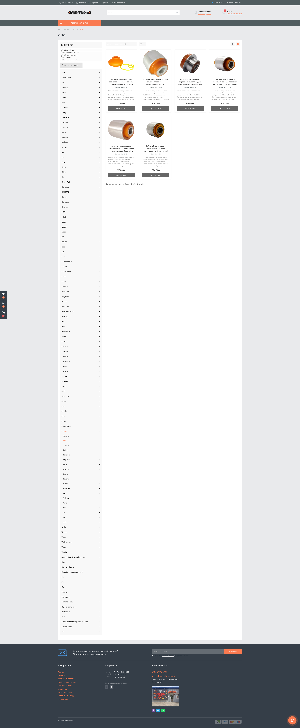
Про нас (95, 3)
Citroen (65, 127)
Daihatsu (65, 142)
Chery (64, 112)
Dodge (64, 147)
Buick (64, 97)
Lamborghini (67, 261)
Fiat (63, 157)
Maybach (65, 296)
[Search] (177, 12)
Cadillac (65, 107)
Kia (63, 252)
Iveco (64, 232)
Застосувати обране (71, 65)
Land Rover (66, 271)
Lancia (64, 267)
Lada (64, 257)
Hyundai (65, 207)
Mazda (64, 301)
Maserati (65, 291)
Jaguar (64, 242)
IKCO (64, 212)
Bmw (64, 92)
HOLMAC (65, 192)
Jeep (63, 247)
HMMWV (65, 187)
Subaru (66, 29)
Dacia (64, 132)
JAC (63, 237)
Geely (64, 167)
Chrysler (65, 122)
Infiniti (64, 217)
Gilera (64, 172)
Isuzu (64, 222)
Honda (64, 197)
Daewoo (65, 137)
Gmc (63, 177)
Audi (63, 82)
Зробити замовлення (234, 14)
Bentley (65, 87)
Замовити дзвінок (204, 14)
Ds (63, 152)
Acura (64, 72)
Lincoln (65, 286)
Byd (63, 102)
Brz (74, 29)
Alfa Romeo (66, 77)
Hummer (65, 202)
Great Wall (66, 182)
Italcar (64, 227)
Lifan (64, 281)
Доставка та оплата (118, 3)
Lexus (64, 276)
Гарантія (105, 3)
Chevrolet (66, 117)
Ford (63, 162)
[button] (3, 314)
